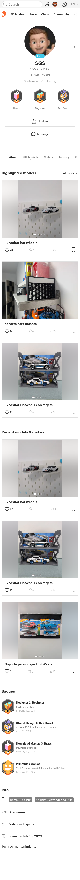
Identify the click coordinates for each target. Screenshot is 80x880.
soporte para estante (21, 324)
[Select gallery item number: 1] (34, 235)
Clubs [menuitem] (45, 14)
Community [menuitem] (62, 14)
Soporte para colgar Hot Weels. (29, 664)
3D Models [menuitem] (17, 14)
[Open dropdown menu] (74, 45)
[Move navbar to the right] (76, 14)
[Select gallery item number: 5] (46, 397)
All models (70, 173)
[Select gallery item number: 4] (45, 235)
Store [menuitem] (33, 14)
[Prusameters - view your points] (54, 4)
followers (31, 81)
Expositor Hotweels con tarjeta (29, 405)
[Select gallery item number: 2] (38, 235)
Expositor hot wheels (21, 243)
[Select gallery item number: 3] (42, 235)
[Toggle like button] (7, 250)
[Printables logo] (4, 14)
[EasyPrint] (47, 4)
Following (48, 81)
